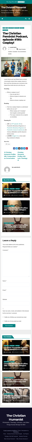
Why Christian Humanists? (22, 438)
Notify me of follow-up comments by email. (15, 317)
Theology (11, 377)
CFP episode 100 (16, 124)
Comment (5, 250)
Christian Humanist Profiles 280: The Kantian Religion (16, 209)
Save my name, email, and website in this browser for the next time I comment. (16, 312)
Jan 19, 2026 (8, 400)
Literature (11, 27)
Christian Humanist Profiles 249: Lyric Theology (22, 155)
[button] (25, 18)
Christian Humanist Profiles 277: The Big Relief (16, 397)
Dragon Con (15, 136)
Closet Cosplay (22, 49)
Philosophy (6, 361)
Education (6, 188)
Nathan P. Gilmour (18, 195)
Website (5, 299)
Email (4, 290)
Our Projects (26, 433)
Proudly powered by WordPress (10, 430)
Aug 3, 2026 (8, 352)
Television (5, 30)
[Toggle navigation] (29, 19)
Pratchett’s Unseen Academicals (15, 130)
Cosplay (10, 51)
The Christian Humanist (13, 7)
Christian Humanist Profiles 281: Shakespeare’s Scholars (16, 192)
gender (10, 53)
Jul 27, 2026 (8, 368)
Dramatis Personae (23, 436)
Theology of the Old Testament (11, 436)
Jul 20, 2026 (8, 384)
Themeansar (16, 431)
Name (5, 281)
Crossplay (15, 51)
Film (7, 27)
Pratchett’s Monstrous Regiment (15, 128)
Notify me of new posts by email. (12, 321)
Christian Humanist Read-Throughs (14, 433)
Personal (17, 27)
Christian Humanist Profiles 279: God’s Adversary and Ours (16, 227)
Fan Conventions (22, 51)
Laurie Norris (13, 47)
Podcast (22, 27)
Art (4, 27)
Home (4, 433)
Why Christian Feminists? (9, 438)
